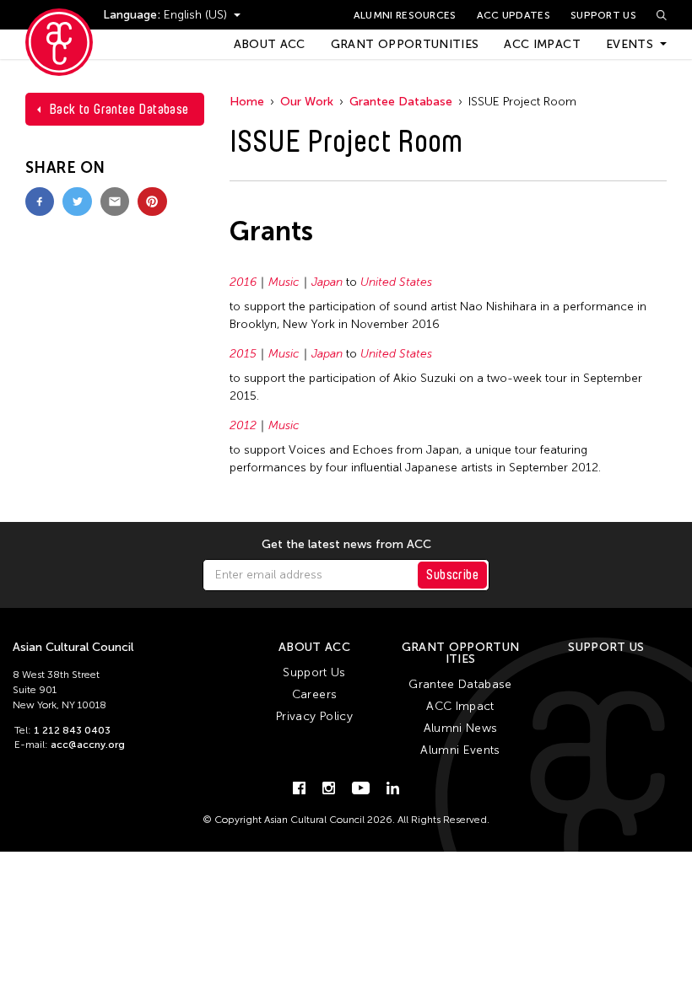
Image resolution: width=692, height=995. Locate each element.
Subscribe (452, 575)
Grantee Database (400, 101)
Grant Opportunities (405, 44)
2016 (243, 282)
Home (247, 101)
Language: (133, 15)
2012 (243, 425)
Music (284, 282)
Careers (314, 694)
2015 (243, 354)
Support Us (603, 15)
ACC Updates (513, 15)
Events (629, 44)
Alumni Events (460, 750)
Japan (327, 282)
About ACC (269, 44)
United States (396, 282)
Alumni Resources (405, 15)
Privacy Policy (314, 716)
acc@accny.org (88, 744)
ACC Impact (542, 44)
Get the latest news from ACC (346, 545)
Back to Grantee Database (119, 109)
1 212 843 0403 (72, 730)
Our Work (306, 101)
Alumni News (461, 728)
